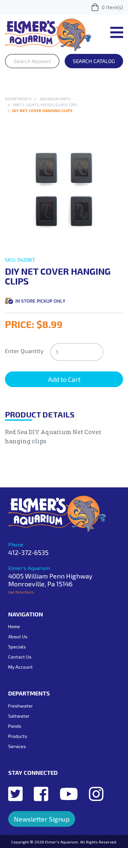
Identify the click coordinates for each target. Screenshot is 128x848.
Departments (18, 98)
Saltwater (19, 716)
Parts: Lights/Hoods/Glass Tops (45, 104)
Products (17, 736)
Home (14, 626)
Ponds (14, 726)
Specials (17, 646)
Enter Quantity (24, 350)
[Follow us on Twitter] (15, 793)
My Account (20, 667)
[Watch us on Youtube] (68, 793)
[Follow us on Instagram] (96, 793)
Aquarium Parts (55, 98)
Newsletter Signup (42, 819)
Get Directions (21, 592)
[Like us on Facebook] (41, 793)
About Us (18, 636)
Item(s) (112, 7)
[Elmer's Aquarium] (48, 34)
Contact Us (20, 657)
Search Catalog (94, 61)
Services (17, 746)
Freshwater (20, 706)
